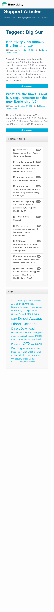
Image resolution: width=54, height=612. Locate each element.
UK (39, 356)
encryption (37, 332)
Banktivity (15, 4)
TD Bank (33, 355)
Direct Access (30, 318)
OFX (27, 343)
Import (38, 335)
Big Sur (29, 311)
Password (28, 348)
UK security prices (19, 359)
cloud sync (33, 314)
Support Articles (23, 11)
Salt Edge (28, 351)
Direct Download (23, 328)
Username (14, 362)
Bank (13, 304)
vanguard (23, 362)
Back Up (22, 301)
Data (14, 318)
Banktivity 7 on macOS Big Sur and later (25, 44)
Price (13, 352)
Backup (29, 301)
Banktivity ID (18, 310)
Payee (37, 348)
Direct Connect (24, 324)
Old (32, 344)
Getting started (16, 336)
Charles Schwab (18, 314)
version (31, 362)
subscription (19, 355)
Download (26, 332)
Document (16, 332)
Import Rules (17, 339)
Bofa (35, 311)
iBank (25, 336)
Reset (19, 352)
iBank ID (31, 336)
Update (32, 359)
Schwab (37, 352)
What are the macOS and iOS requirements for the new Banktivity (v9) (26, 98)
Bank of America (24, 303)
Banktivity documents (32, 307)
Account (14, 301)
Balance (37, 301)
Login (33, 339)
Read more (28, 86)
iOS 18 (27, 339)
